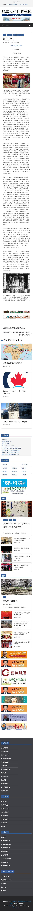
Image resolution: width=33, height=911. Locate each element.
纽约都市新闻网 (5, 769)
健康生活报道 (4, 791)
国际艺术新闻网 (5, 787)
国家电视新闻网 (5, 840)
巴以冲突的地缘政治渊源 (12, 363)
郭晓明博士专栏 (20, 34)
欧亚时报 (3, 773)
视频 (15, 519)
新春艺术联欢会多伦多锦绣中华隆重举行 (22, 643)
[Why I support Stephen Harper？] (16, 404)
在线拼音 (24, 474)
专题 (4, 34)
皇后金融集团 (5, 444)
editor (13, 530)
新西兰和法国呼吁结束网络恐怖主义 (14, 328)
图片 (11, 519)
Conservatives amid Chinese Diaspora (14, 392)
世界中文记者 (4, 755)
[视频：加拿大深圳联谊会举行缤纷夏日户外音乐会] (6, 567)
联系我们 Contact (6, 880)
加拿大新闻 (6, 519)
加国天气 (4, 464)
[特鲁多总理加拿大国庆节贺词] (6, 549)
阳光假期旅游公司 (6, 441)
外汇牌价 (14, 471)
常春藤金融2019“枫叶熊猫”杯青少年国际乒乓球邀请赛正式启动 (16, 333)
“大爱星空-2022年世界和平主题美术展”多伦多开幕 (16, 525)
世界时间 (24, 468)
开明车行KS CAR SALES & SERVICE (11, 448)
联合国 (3, 826)
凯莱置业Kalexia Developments (10, 452)
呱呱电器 (4, 439)
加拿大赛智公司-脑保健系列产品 (10, 454)
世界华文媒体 (4, 751)
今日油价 (14, 468)
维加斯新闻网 (4, 762)
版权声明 (3, 890)
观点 (14, 34)
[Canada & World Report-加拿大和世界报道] (3, 25)
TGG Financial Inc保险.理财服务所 (11, 450)
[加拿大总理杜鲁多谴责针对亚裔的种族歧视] (6, 558)
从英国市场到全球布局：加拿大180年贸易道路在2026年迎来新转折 (18, 4)
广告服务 (3, 883)
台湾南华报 (4, 766)
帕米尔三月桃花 (10, 600)
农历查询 (14, 474)
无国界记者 (4, 823)
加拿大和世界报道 (6, 858)
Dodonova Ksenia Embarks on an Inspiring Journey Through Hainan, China (21, 623)
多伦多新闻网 (4, 748)
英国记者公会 (4, 819)
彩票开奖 (24, 471)
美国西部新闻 (4, 783)
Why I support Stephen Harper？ (16, 421)
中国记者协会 (4, 815)
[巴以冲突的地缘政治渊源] (16, 345)
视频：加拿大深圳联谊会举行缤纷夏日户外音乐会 (22, 566)
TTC (13, 464)
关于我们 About (5, 876)
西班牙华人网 (4, 776)
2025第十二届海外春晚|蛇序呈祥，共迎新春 (22, 613)
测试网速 (4, 474)
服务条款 (3, 887)
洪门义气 (9, 34)
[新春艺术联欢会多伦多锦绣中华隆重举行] (6, 644)
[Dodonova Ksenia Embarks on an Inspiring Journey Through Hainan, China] (6, 625)
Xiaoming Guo (15, 42)
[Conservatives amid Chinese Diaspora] (16, 373)
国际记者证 (4, 801)
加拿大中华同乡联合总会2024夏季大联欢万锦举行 (21, 633)
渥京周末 (3, 780)
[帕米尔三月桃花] (16, 587)
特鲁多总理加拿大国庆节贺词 (21, 548)
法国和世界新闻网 (6, 758)
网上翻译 (4, 471)
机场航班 (4, 468)
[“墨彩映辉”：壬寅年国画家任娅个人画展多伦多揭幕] (6, 541)
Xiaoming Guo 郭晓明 (16, 45)
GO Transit (25, 464)
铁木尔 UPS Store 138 (8, 446)
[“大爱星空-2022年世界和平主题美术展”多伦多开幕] (16, 509)
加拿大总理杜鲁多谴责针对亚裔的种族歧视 (22, 557)
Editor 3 (13, 604)
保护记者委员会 (5, 812)
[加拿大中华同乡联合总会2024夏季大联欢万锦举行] (6, 635)
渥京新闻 (3, 837)
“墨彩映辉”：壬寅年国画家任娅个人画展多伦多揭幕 (22, 539)
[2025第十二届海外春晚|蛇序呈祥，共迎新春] (6, 615)
